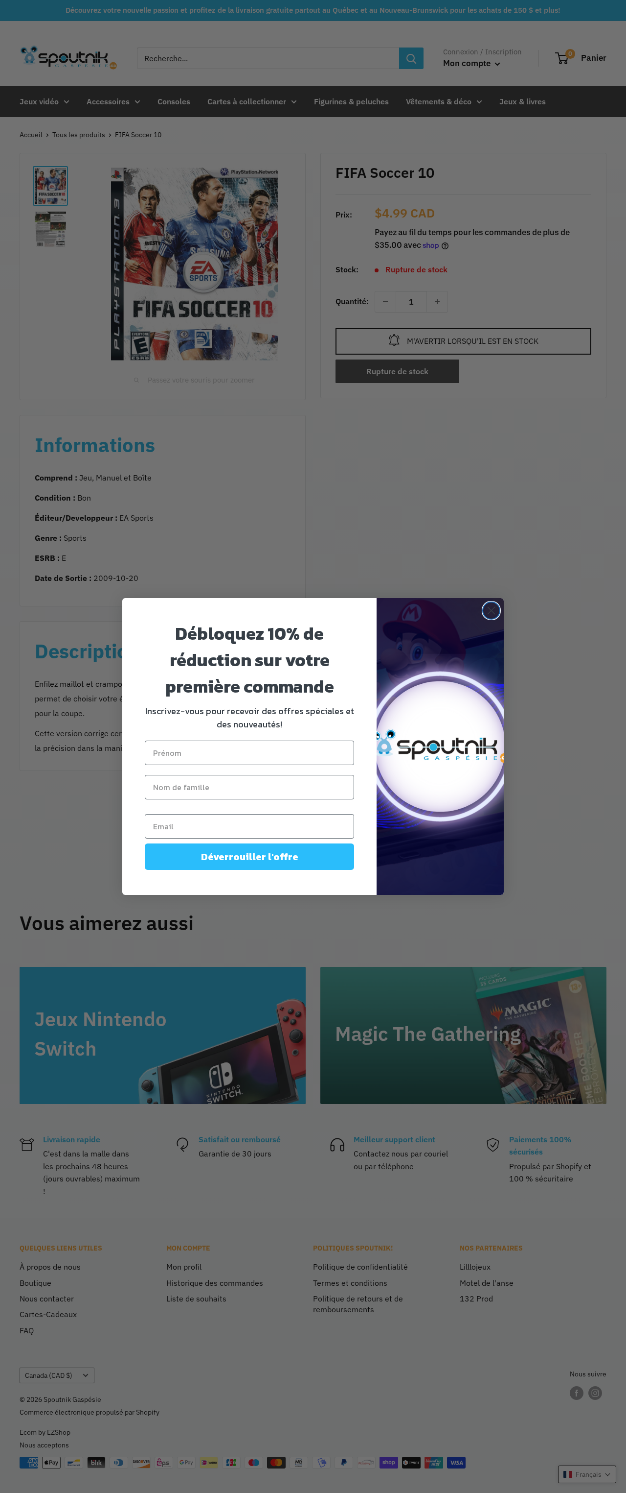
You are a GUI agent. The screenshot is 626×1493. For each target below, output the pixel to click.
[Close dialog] (491, 610)
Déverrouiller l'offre (249, 856)
